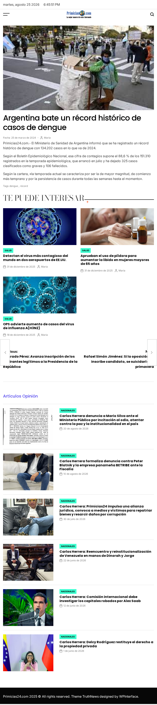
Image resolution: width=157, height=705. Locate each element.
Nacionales (68, 410)
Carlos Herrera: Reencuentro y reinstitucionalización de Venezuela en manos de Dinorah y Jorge (105, 553)
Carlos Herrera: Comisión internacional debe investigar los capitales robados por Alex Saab (100, 598)
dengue (13, 186)
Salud (8, 250)
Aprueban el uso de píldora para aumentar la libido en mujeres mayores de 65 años (115, 259)
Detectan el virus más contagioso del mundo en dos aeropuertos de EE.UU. (35, 257)
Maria (47, 137)
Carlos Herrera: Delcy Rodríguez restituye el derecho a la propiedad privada (106, 644)
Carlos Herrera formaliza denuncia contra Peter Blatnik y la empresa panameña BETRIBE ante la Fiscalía (101, 465)
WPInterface (128, 696)
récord (24, 186)
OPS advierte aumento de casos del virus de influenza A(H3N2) (38, 326)
